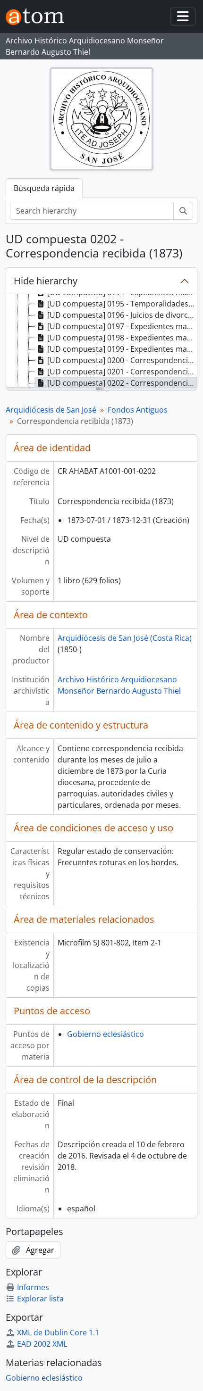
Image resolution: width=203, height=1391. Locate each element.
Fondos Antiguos (138, 410)
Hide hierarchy (45, 280)
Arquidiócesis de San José (51, 410)
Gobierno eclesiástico (105, 1034)
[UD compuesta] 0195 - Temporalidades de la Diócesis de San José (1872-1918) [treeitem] (122, 303)
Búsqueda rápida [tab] (44, 188)
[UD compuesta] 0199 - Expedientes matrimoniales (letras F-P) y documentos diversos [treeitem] (122, 349)
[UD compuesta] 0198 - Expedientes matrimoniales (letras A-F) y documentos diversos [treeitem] (122, 337)
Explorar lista (40, 1298)
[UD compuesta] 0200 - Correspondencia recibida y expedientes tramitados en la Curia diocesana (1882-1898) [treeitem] (122, 360)
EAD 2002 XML (42, 1344)
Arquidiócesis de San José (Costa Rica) (125, 638)
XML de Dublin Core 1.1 (58, 1332)
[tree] (101, 341)
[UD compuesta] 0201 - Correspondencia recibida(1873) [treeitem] (122, 371)
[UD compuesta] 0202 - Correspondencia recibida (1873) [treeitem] (122, 383)
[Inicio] (39, 17)
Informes (33, 1287)
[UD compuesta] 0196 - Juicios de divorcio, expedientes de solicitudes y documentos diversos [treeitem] (122, 315)
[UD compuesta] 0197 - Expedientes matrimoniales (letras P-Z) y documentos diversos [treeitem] (122, 326)
